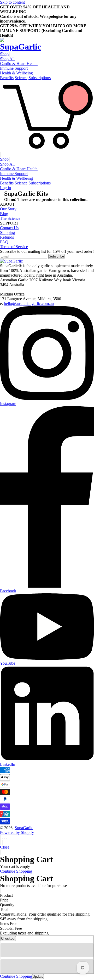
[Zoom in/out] (6, 838)
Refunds (7, 237)
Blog (4, 213)
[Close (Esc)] (0, 837)
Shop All (7, 59)
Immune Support (14, 68)
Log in (5, 187)
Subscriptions (39, 77)
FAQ (4, 242)
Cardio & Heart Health (19, 63)
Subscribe (56, 256)
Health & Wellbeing (16, 73)
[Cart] (47, 149)
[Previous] (0, 842)
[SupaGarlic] (47, 45)
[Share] (2, 838)
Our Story (8, 209)
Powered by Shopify (17, 832)
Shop (4, 54)
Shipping (7, 232)
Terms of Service (14, 246)
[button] (47, 950)
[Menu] (0, 154)
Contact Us (9, 228)
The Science (10, 218)
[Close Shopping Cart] (0, 890)
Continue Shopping (16, 871)
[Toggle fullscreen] (4, 838)
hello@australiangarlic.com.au (29, 303)
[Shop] (9, 54)
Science (21, 77)
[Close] (0, 852)
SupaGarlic (24, 827)
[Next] (2, 842)
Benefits (7, 77)
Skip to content (12, 2)
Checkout (8, 938)
